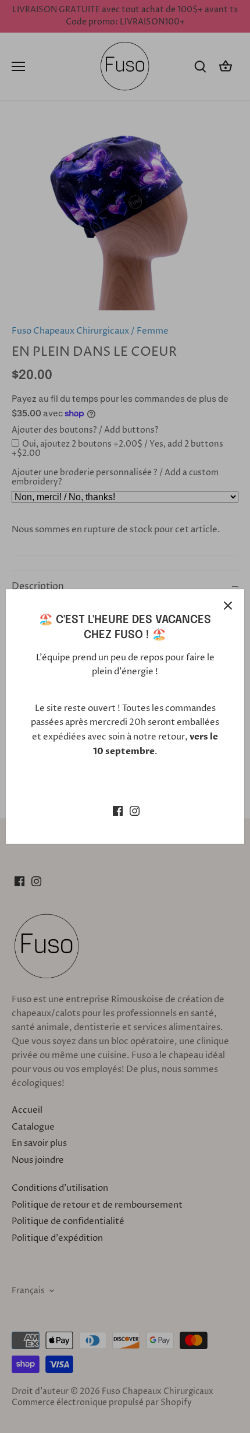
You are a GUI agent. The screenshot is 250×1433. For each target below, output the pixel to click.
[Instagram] (135, 810)
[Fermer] (228, 605)
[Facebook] (118, 810)
